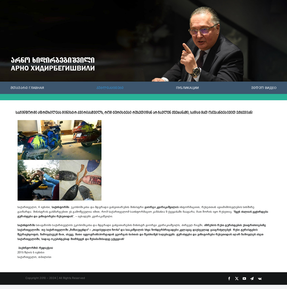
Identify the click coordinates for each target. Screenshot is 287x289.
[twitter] (236, 278)
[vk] (260, 278)
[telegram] (252, 278)
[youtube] (244, 278)
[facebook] (229, 278)
